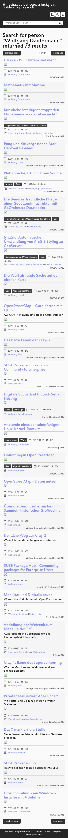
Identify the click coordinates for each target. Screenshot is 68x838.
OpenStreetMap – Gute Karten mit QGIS (33, 308)
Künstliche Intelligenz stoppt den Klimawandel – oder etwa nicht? (31, 112)
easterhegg (11, 440)
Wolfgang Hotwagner (18, 444)
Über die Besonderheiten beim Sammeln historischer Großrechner (33, 508)
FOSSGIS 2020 (57, 298)
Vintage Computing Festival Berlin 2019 (45, 358)
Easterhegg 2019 (56, 448)
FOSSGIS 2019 (57, 474)
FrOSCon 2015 (57, 815)
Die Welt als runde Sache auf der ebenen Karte (31, 278)
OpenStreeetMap (22, 291)
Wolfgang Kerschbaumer (20, 414)
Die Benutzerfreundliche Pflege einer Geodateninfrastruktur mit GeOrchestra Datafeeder (30, 203)
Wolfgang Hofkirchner (44, 133)
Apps (47, 832)
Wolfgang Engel (15, 384)
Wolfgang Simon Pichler (40, 188)
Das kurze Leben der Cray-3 (27, 340)
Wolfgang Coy (39, 652)
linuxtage (18, 410)
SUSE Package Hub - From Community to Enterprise (26, 367)
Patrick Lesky (14, 719)
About (39, 832)
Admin (8, 184)
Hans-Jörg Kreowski (18, 133)
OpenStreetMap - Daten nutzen (30, 482)
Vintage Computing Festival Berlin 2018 (45, 528)
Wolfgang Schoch (16, 752)
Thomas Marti (54, 265)
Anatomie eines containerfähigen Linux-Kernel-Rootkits (31, 427)
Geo (56, 219)
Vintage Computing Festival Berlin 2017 (45, 688)
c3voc (39, 834)
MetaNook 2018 (56, 499)
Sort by (43, 53)
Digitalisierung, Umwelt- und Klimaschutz (25, 125)
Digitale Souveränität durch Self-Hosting (31, 396)
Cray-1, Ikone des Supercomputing (33, 663)
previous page (11, 53)
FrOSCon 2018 (57, 77)
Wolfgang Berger (34, 719)
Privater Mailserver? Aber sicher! (31, 696)
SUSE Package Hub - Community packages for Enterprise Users (31, 568)
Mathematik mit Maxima (24, 85)
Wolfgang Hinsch (16, 295)
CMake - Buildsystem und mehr (30, 60)
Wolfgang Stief (15, 354)
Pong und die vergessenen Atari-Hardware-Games (31, 146)
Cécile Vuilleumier (33, 265)
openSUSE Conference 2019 (50, 387)
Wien (23, 440)
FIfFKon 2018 (57, 655)
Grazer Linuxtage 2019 (53, 417)
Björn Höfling (34, 227)
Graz (18, 184)
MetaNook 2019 (56, 333)
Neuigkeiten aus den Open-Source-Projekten (27, 219)
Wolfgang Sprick (16, 614)
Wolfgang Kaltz (16, 227)
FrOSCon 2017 (57, 755)
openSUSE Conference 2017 (50, 785)
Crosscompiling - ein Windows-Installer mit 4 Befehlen (30, 795)
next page (58, 53)
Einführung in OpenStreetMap (29, 455)
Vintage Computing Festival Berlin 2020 (45, 165)
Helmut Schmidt (16, 188)
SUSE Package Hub (20, 763)
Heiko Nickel (35, 614)
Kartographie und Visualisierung (21, 257)
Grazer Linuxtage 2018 (53, 722)
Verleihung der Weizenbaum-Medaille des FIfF (29, 627)
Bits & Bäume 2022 (55, 136)
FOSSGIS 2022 (57, 268)
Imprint (57, 832)
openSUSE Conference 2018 (50, 587)
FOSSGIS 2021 (57, 230)
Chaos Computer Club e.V (19, 832)
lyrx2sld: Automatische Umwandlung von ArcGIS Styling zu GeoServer (33, 242)
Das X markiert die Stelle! (25, 730)
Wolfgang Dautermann (19, 74)
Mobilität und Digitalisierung (28, 595)
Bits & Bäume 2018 (55, 617)
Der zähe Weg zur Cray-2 (25, 536)
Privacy (29, 834)
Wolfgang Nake (15, 162)
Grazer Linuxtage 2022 (53, 192)
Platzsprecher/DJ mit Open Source (33, 173)
